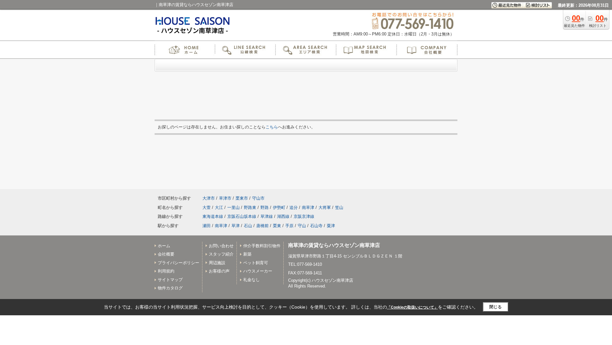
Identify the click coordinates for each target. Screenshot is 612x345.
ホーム (164, 245)
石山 (248, 225)
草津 (235, 225)
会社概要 (166, 254)
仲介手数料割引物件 (261, 245)
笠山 (339, 207)
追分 (293, 207)
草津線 (266, 216)
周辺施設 (217, 262)
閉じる (495, 306)
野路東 (250, 207)
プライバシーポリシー (178, 262)
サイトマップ (170, 279)
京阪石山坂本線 (241, 216)
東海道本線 (212, 216)
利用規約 (166, 271)
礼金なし (251, 279)
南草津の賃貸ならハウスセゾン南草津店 (334, 245)
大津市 (208, 198)
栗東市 (242, 198)
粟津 (331, 225)
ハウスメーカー (257, 271)
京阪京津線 (304, 216)
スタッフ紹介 (221, 254)
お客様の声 (219, 271)
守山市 (258, 198)
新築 (247, 254)
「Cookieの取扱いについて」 (412, 307)
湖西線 (283, 216)
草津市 (225, 198)
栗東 (277, 225)
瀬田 (206, 225)
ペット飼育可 (255, 262)
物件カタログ (170, 288)
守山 (302, 225)
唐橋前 (262, 225)
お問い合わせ (221, 245)
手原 (289, 225)
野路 (264, 207)
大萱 (206, 207)
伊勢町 (279, 207)
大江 (219, 207)
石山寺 (316, 225)
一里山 (233, 207)
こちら (272, 127)
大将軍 (324, 207)
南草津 (308, 207)
